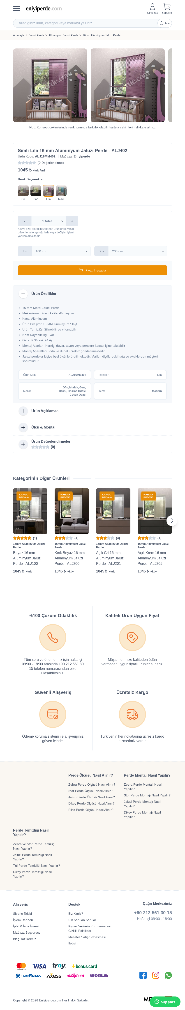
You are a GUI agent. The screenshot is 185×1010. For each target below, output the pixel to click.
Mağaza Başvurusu (27, 932)
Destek (74, 904)
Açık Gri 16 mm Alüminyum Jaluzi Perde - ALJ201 (110, 558)
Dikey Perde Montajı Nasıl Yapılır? (142, 815)
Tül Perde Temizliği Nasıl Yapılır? (36, 865)
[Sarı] (35, 190)
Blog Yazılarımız (24, 939)
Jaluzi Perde (36, 35)
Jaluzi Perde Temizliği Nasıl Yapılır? (32, 857)
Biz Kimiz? (75, 913)
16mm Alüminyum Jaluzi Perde (101, 35)
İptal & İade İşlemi (26, 926)
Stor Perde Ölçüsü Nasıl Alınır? (90, 791)
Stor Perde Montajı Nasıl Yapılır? (147, 795)
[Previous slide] (13, 520)
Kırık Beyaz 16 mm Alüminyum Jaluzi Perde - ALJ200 (70, 558)
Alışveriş (20, 904)
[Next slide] (171, 520)
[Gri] (23, 190)
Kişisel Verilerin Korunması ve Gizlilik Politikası (89, 928)
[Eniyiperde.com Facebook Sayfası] (143, 975)
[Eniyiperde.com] (84, 9)
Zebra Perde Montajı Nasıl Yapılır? (143, 787)
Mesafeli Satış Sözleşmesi (87, 937)
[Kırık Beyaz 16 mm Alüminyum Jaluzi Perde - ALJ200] (72, 511)
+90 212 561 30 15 (153, 912)
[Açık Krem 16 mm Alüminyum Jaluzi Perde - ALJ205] (155, 511)
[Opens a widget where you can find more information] (164, 1002)
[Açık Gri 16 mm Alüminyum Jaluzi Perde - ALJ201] (113, 511)
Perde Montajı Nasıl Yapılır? (147, 775)
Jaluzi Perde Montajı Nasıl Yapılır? (142, 804)
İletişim (73, 943)
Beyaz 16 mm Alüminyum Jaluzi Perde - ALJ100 (27, 558)
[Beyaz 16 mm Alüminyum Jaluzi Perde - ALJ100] (30, 511)
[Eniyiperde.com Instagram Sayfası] (155, 975)
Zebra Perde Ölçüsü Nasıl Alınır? (91, 784)
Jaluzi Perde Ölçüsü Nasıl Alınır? (91, 797)
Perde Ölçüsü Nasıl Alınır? (90, 775)
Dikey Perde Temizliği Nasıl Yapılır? (32, 874)
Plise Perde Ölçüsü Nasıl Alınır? (90, 810)
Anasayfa (19, 35)
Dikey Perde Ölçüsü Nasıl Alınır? (91, 803)
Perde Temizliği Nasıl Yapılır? (31, 832)
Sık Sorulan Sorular (82, 920)
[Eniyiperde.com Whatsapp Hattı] (168, 975)
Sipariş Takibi (22, 913)
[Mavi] (61, 190)
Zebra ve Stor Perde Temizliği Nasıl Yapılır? (34, 846)
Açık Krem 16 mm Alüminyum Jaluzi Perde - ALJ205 (152, 558)
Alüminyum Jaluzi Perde (63, 35)
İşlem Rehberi (23, 920)
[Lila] (48, 190)
